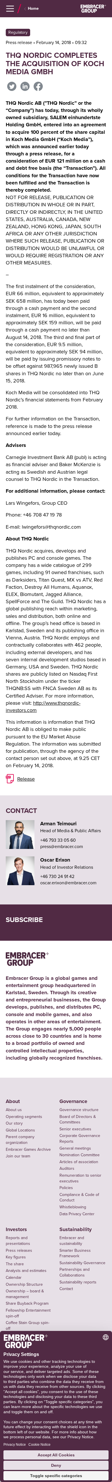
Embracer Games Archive (28, 1149)
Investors (16, 1229)
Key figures (16, 1257)
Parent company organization (20, 1139)
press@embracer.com (61, 846)
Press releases (19, 1250)
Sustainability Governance (82, 1263)
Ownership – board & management (25, 1294)
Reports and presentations (18, 1240)
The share (15, 1264)
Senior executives (75, 1129)
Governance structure (79, 1110)
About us (14, 1110)
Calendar (14, 1277)
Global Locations (20, 1130)
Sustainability (75, 1229)
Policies (66, 1187)
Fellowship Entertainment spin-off (28, 1313)
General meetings (75, 1148)
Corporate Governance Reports (79, 1138)
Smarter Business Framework (75, 1253)
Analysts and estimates (26, 1270)
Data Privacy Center (76, 1214)
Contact (66, 1288)
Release (26, 778)
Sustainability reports (77, 1282)
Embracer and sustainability (71, 1240)
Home (33, 8)
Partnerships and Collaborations (74, 1272)
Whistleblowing (72, 1207)
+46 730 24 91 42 (57, 876)
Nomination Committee (79, 1155)
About (13, 1101)
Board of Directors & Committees (77, 1119)
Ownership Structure (24, 1284)
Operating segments (24, 1116)
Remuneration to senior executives (80, 1178)
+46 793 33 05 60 (58, 840)
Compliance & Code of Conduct (79, 1197)
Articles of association (78, 1162)
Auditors (66, 1168)
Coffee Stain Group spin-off (27, 1325)
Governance (73, 1101)
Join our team (18, 1156)
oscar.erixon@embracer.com (68, 882)
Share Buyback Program (27, 1303)
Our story (14, 1123)
